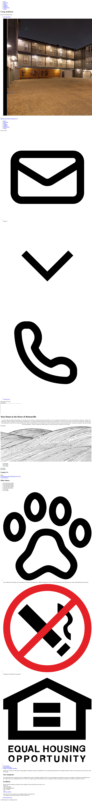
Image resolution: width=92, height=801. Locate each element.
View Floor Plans (7, 16)
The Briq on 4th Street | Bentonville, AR (9, 118)
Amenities (5, 5)
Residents (5, 6)
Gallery (4, 4)
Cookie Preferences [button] (7, 767)
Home (4, 1)
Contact (5, 8)
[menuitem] (47, 1)
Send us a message (7, 791)
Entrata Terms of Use (7, 797)
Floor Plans (5, 2)
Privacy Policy (6, 765)
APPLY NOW (6, 7)
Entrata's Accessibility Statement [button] (10, 768)
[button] (47, 580)
